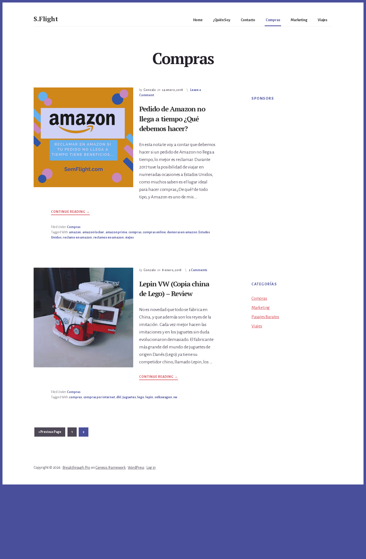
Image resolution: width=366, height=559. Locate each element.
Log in (151, 468)
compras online (154, 232)
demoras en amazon (182, 232)
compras (134, 232)
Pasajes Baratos (265, 317)
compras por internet (99, 397)
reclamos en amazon (108, 237)
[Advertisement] (287, 184)
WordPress (136, 468)
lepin (149, 397)
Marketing (260, 308)
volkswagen (163, 397)
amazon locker (93, 232)
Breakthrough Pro (76, 468)
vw (175, 397)
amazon (75, 232)
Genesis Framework (110, 468)
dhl (118, 397)
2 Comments (198, 270)
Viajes (256, 326)
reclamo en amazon (77, 237)
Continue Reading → (70, 212)
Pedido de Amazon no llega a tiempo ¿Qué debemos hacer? (172, 118)
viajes (129, 237)
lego (140, 397)
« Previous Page (49, 433)
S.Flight (46, 18)
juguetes (129, 397)
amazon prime (116, 232)
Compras (73, 227)
